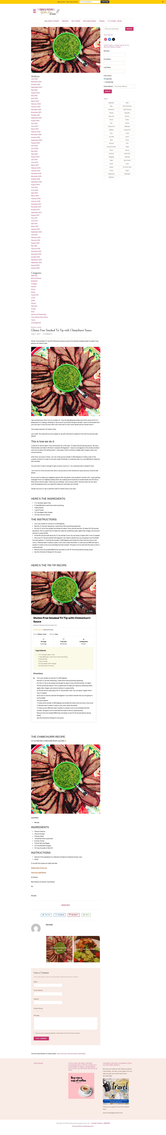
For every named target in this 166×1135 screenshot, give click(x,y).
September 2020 (36, 140)
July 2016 (34, 235)
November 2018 (36, 176)
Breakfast (34, 281)
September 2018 (36, 182)
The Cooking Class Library (39, 317)
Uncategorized (36, 323)
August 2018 (35, 184)
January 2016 (35, 240)
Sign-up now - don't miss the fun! (67, 2)
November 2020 (36, 134)
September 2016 (36, 232)
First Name (107, 59)
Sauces (33, 303)
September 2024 (36, 87)
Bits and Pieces (89, 21)
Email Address (38, 990)
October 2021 (35, 115)
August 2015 (35, 243)
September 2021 (36, 118)
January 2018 (35, 201)
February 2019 (35, 168)
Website (36, 999)
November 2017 (36, 207)
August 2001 (35, 268)
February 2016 (35, 237)
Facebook (61, 915)
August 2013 (35, 265)
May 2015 (34, 246)
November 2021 (36, 112)
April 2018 (34, 193)
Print (87, 915)
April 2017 (34, 223)
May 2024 (34, 90)
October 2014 (35, 257)
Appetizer (34, 275)
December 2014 (36, 251)
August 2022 (35, 93)
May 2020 (34, 151)
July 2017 (34, 218)
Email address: (108, 86)
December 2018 (36, 173)
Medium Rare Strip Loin (39, 868)
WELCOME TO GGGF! (51, 21)
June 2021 (34, 126)
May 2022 (34, 95)
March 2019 (35, 165)
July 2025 (34, 79)
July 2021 (34, 123)
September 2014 (36, 260)
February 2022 (36, 104)
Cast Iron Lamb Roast (38, 872)
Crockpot (34, 284)
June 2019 (34, 162)
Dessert (33, 286)
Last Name (107, 67)
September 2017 (36, 212)
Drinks (33, 292)
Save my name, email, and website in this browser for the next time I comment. (58, 1033)
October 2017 (35, 209)
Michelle (49, 925)
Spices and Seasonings (38, 314)
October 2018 (35, 179)
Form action (108, 75)
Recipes (65, 21)
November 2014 (36, 254)
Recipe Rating (38, 1008)
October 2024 (35, 84)
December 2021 (36, 109)
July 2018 (34, 187)
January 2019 (35, 171)
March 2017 (35, 226)
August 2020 (35, 143)
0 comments (47, 334)
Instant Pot (34, 295)
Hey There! (75, 21)
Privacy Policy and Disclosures (83, 1126)
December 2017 (36, 204)
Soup (32, 311)
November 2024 (36, 82)
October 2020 (35, 137)
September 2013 (36, 262)
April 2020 (34, 154)
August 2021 (35, 120)
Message (36, 1015)
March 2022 (35, 101)
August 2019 (35, 157)
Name (35, 982)
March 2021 (35, 129)
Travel (102, 21)
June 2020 (34, 148)
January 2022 (35, 107)
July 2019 (34, 159)
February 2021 (35, 132)
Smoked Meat (65, 905)
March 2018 (35, 196)
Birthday (106, 51)
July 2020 (34, 145)
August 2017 (35, 215)
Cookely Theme (96, 1123)
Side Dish (34, 306)
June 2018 (34, 190)
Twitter (47, 915)
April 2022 (34, 98)
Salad (33, 300)
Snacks (33, 309)
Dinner (33, 289)
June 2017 (34, 221)
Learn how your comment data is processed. (71, 1053)
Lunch (33, 298)
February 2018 (35, 198)
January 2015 (35, 248)
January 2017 (35, 229)
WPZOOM (107, 1123)
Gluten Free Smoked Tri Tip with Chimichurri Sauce (61, 330)
